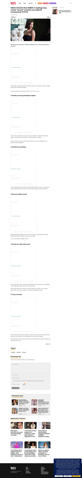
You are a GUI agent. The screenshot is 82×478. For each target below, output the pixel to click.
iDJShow (40, 3)
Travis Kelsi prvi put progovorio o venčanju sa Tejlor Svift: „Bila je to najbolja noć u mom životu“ (30, 434)
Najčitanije (54, 7)
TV (35, 3)
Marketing (43, 469)
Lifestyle (30, 3)
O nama (42, 467)
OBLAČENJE (18, 352)
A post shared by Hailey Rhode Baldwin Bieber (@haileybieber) (23, 82)
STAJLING (24, 352)
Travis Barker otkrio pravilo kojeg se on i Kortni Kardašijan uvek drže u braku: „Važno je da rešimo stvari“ (30, 453)
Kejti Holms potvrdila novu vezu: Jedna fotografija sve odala (17, 433)
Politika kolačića (44, 473)
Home (20, 3)
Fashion (12, 17)
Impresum (43, 468)
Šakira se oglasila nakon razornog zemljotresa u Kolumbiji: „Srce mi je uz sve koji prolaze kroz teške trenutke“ (43, 454)
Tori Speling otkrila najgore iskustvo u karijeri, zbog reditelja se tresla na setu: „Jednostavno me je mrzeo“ (17, 453)
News (24, 3)
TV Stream (46, 3)
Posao (42, 470)
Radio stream (53, 3)
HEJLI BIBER (13, 352)
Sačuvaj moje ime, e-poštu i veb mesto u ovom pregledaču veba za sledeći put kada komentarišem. (28, 380)
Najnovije (61, 7)
